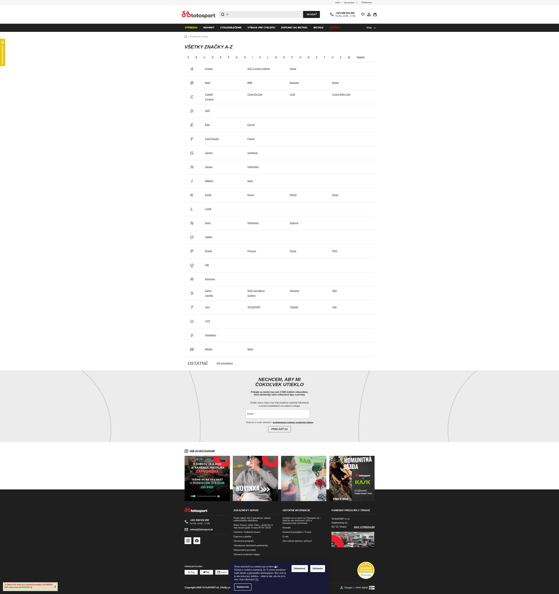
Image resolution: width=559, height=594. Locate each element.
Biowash (294, 83)
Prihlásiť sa (279, 429)
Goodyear (252, 153)
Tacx (207, 307)
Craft (292, 94)
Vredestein (210, 335)
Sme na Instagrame (202, 451)
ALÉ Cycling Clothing (258, 68)
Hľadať (312, 14)
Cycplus (209, 99)
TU (256, 579)
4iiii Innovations (225, 363)
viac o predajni (364, 527)
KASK (208, 195)
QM (207, 265)
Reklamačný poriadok (245, 550)
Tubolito (294, 307)
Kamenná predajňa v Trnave (296, 532)
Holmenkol (253, 167)
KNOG (293, 195)
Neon (208, 223)
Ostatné (361, 57)
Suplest (251, 295)
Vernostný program (244, 541)
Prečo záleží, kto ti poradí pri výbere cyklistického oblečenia (252, 519)
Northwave (253, 223)
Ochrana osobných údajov (247, 554)
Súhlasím (317, 568)
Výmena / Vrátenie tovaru (247, 532)
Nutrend (294, 223)
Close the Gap (254, 94)
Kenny (250, 195)
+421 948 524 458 (345, 13)
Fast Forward (212, 139)
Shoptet (348, 587)
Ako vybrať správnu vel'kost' (297, 541)
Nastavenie (243, 587)
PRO (334, 251)
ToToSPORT (254, 307)
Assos (293, 68)
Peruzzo (251, 251)
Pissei (293, 251)
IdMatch (209, 181)
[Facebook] (196, 540)
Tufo (334, 307)
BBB (249, 83)
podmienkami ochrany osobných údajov (293, 422)
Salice (208, 291)
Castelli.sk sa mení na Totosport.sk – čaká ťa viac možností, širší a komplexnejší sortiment (301, 521)
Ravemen (210, 279)
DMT (207, 111)
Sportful (209, 295)
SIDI (334, 291)
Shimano (294, 291)
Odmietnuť (300, 568)
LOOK (208, 209)
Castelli (209, 94)
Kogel (335, 195)
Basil (207, 83)
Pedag (208, 251)
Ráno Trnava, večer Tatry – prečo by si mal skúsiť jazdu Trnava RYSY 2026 (253, 526)
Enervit (251, 125)
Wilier (250, 349)
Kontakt (286, 528)
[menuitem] (191, 28)
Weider (208, 349)
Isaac (250, 181)
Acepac (209, 68)
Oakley (208, 237)
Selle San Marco (256, 291)
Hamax (208, 167)
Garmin (209, 153)
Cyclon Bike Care (341, 94)
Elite (207, 125)
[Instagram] (188, 540)
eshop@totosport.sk (201, 529)
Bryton (335, 83)
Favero (251, 139)
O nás (285, 536)
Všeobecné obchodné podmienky (251, 545)
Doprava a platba (242, 536)
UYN (207, 321)
